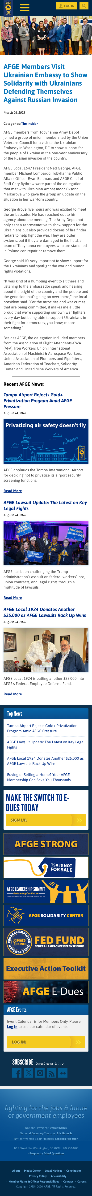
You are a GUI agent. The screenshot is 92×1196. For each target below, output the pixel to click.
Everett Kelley (58, 1128)
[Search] (83, 5)
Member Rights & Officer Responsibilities (34, 1181)
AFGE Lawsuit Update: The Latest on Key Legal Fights (46, 744)
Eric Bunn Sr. (64, 1133)
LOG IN (69, 6)
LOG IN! (19, 1042)
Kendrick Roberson (66, 1138)
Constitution (74, 1170)
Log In (12, 1026)
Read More (13, 491)
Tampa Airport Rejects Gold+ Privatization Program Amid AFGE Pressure (38, 400)
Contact (68, 1181)
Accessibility (58, 1176)
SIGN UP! (19, 820)
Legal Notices (53, 1170)
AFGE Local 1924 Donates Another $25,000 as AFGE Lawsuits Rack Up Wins (45, 761)
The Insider (29, 124)
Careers (82, 1181)
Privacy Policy (38, 1176)
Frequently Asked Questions (46, 1153)
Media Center (32, 1170)
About (16, 1170)
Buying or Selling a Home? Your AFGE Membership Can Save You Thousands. (39, 777)
